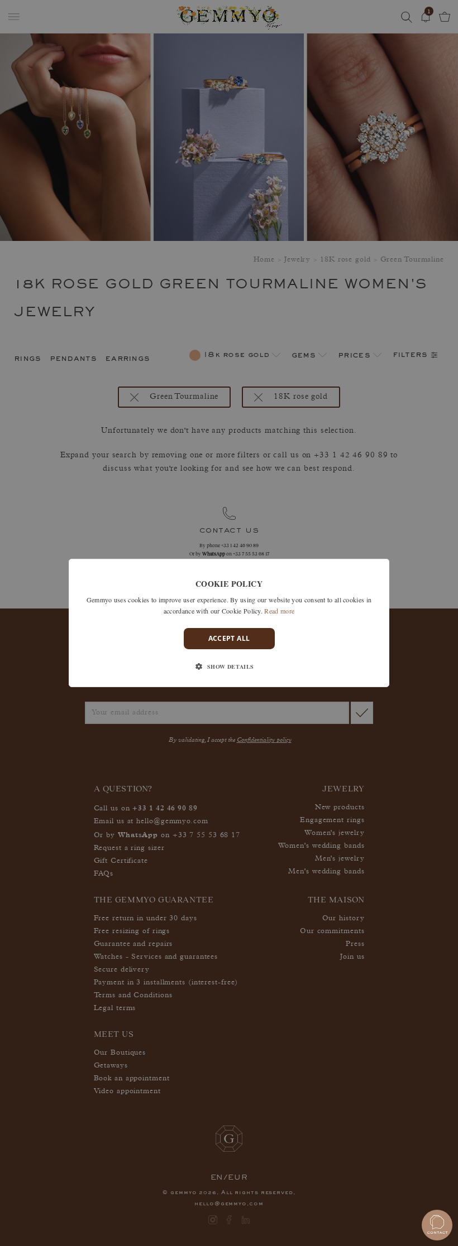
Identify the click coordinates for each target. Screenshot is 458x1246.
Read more (279, 610)
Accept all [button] (229, 638)
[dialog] (229, 623)
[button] (229, 666)
